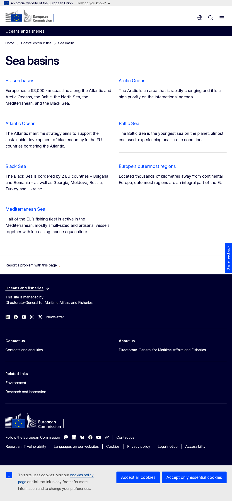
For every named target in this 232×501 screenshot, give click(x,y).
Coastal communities (36, 43)
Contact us (125, 437)
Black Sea (15, 166)
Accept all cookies (138, 477)
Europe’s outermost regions (147, 166)
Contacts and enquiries (24, 350)
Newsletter (55, 317)
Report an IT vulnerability (25, 446)
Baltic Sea (129, 123)
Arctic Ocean (132, 80)
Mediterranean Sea (25, 209)
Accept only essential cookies (194, 477)
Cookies (113, 446)
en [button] (200, 18)
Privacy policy (138, 446)
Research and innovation (25, 392)
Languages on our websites (76, 446)
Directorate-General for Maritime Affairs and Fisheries (162, 350)
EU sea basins (19, 80)
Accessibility (195, 446)
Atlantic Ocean (20, 123)
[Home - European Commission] (32, 16)
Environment (15, 382)
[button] (33, 265)
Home (9, 43)
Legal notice (168, 446)
